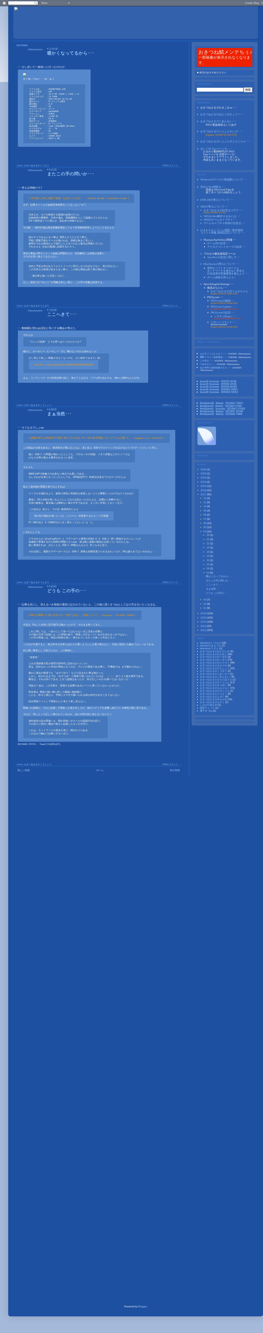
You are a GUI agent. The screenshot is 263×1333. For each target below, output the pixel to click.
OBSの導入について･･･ (214, 206)
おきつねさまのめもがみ (214, 699)
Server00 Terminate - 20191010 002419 (218, 386)
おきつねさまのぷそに (212, 696)
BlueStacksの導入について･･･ (221, 263)
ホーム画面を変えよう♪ (221, 277)
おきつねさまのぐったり (36, 165)
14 (208, 556)
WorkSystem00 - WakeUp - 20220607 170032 (221, 403)
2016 (204, 613)
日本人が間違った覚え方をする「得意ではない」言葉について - (82, 615)
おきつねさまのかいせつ (214, 659)
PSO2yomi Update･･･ (223, 306)
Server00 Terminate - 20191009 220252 (219, 392)
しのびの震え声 (209, 705)
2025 (204, 473)
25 (208, 539)
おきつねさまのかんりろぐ (215, 662)
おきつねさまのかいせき (214, 656)
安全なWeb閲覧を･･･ (213, 186)
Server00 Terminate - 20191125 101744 (218, 381)
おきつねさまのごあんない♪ (215, 676)
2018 (204, 490)
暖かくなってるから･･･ (71, 52)
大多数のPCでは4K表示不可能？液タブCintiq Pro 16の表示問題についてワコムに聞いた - (97, 437)
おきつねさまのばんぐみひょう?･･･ (221, 114)
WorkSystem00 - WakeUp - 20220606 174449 (221, 414)
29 (208, 535)
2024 (204, 477)
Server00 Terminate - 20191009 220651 (219, 389)
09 (205, 510)
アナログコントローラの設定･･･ (226, 246)
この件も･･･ (206, 360)
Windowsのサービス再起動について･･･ (223, 179)
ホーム (100, 770)
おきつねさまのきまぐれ (214, 665)
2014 (204, 621)
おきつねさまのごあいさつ (215, 673)
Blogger (142, 1306)
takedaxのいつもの (211, 642)
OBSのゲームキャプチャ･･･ (220, 219)
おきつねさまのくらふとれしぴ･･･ (221, 131)
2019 (204, 486)
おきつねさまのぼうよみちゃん (229, 291)
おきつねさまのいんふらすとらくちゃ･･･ (225, 141)
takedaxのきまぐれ (211, 645)
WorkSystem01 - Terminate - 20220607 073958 (222, 408)
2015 (204, 617)
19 (208, 547)
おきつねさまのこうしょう (37, 405)
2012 (204, 630)
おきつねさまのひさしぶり (215, 690)
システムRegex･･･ (225, 316)
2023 (204, 482)
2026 (204, 469)
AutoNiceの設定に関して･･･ (224, 257)
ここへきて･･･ (62, 314)
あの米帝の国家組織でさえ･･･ (215, 367)
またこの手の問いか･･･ (70, 173)
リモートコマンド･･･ (223, 322)
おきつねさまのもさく (212, 702)
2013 (204, 626)
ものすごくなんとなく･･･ (213, 353)
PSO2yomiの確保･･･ (223, 300)
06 (205, 523)
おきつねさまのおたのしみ (215, 651)
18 (208, 551)
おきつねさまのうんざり (36, 305)
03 (205, 599)
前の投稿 (175, 770)
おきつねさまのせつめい (214, 685)
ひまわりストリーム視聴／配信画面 (222, 231)
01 (205, 608)
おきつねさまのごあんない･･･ (218, 121)
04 (205, 531)
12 (205, 498)
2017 (204, 494)
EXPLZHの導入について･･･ (216, 199)
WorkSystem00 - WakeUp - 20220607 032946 (221, 411)
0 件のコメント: (171, 165)
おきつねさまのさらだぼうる (216, 679)
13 (208, 560)
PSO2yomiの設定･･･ (223, 312)
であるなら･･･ (207, 364)
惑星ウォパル (207, 707)
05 (205, 527)
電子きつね (206, 710)
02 (205, 604)
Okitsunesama (35, 49)
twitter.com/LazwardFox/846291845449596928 (63, 364)
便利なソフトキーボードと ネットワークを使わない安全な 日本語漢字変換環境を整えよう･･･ (228, 271)
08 (205, 514)
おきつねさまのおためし (214, 654)
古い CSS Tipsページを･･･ (216, 148)
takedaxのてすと (209, 648)
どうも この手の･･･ (67, 590)
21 (208, 543)
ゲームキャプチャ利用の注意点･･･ (224, 223)
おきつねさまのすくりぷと (215, 682)
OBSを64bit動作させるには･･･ (222, 216)
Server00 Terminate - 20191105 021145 (218, 384)
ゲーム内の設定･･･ (218, 243)
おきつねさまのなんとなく (215, 688)
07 (205, 519)
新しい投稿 (23, 770)
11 (205, 502)
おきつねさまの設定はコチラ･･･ (223, 210)
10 (205, 506)
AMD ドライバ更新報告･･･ (213, 357)
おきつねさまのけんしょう (215, 668)
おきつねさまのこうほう (214, 671)
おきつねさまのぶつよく (214, 693)
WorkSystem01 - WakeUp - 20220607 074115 (221, 406)
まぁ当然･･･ (59, 413)
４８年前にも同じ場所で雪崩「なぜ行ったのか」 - (79, 198)
